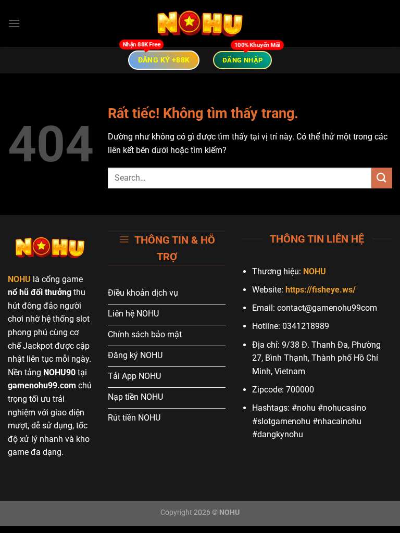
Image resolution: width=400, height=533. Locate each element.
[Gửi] (381, 178)
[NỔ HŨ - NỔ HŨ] (200, 23)
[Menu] (14, 23)
